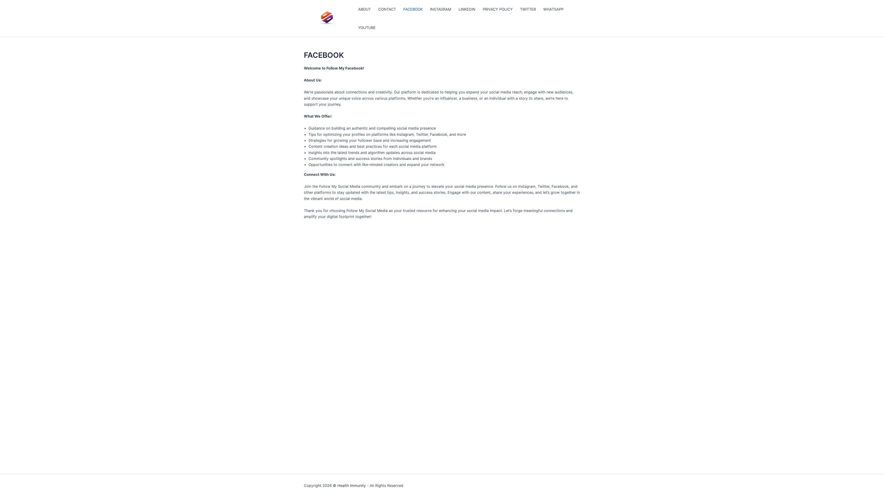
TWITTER (528, 9)
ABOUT (364, 9)
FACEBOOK (413, 9)
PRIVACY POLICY (498, 9)
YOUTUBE (367, 27)
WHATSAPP (553, 9)
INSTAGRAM (440, 9)
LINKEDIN (467, 9)
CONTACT (387, 9)
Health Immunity (351, 485)
